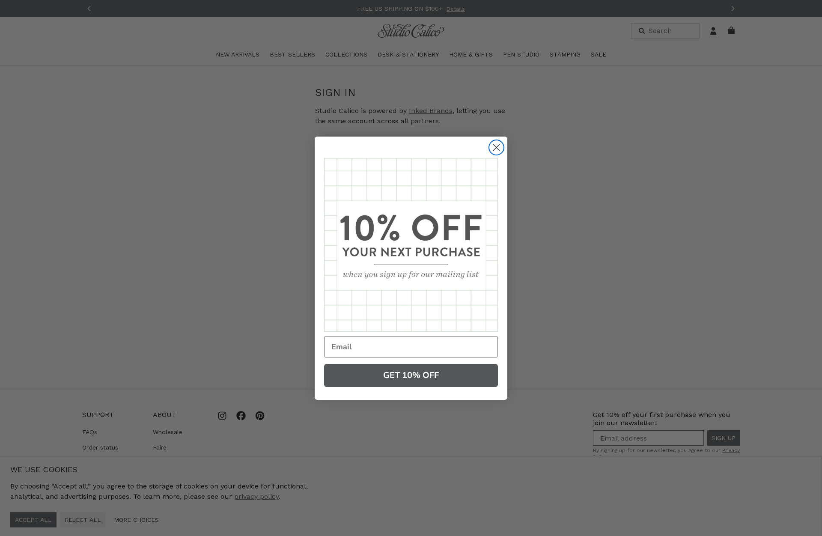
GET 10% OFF (411, 375)
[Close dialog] (496, 147)
